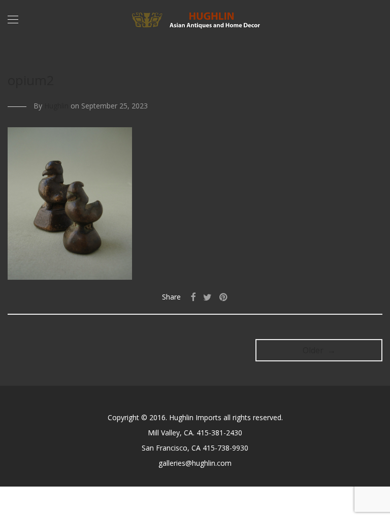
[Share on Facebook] (193, 297)
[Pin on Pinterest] (224, 297)
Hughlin (56, 105)
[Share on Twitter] (207, 297)
